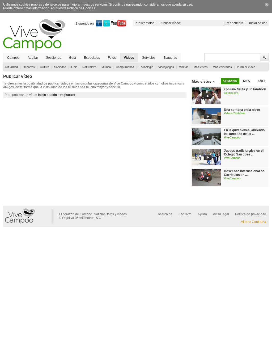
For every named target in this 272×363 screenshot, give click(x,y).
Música (106, 67)
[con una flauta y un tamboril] (206, 103)
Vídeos (129, 58)
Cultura (44, 67)
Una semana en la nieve (242, 110)
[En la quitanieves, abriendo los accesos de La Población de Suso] (206, 144)
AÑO (261, 81)
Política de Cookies (81, 8)
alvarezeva (231, 92)
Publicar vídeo (169, 23)
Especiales (92, 58)
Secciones (53, 58)
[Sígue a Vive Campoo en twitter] (106, 25)
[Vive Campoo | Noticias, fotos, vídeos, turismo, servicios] (34, 49)
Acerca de (165, 214)
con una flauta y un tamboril (245, 89)
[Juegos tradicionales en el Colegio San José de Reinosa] (206, 164)
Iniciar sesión (257, 23)
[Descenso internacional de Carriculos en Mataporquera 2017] (206, 185)
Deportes (29, 67)
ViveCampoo (232, 137)
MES (246, 81)
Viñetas (184, 67)
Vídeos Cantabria (253, 222)
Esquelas (170, 58)
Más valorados (222, 67)
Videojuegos (166, 67)
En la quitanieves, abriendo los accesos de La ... (244, 132)
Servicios (148, 58)
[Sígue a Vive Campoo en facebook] (99, 25)
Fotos (112, 58)
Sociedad (60, 67)
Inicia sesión (47, 95)
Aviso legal (221, 214)
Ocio (74, 67)
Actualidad (11, 67)
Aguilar (33, 58)
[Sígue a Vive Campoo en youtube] (118, 25)
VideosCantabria (234, 113)
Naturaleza (89, 67)
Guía (72, 58)
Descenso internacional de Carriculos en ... (244, 173)
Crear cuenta (233, 23)
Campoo (13, 58)
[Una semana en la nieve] (206, 123)
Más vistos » (203, 81)
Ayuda (202, 214)
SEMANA (230, 81)
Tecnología (146, 67)
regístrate (67, 95)
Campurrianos (125, 67)
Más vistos (201, 67)
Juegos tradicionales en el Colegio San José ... (244, 152)
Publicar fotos (144, 23)
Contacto (185, 214)
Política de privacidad (250, 214)
